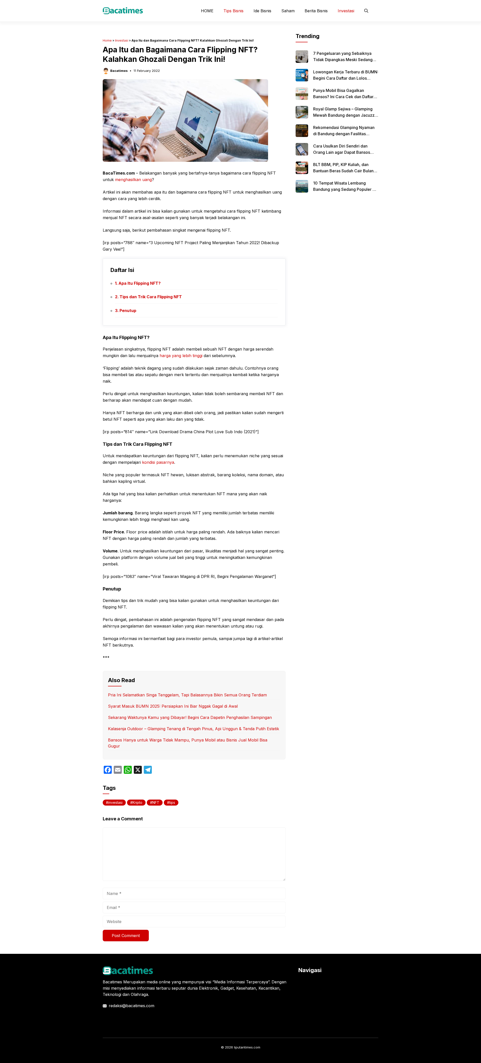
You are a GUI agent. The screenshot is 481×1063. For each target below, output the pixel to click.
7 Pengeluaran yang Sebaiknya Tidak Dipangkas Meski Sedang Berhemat (343, 59)
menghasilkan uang (133, 179)
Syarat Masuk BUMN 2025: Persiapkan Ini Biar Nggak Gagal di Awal (173, 706)
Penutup (127, 310)
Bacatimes (119, 71)
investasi (115, 802)
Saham (288, 10)
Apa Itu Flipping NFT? (139, 283)
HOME (207, 10)
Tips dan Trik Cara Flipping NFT (150, 296)
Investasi (346, 10)
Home (107, 40)
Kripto (137, 802)
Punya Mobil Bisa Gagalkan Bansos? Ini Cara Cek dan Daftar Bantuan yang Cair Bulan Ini (343, 96)
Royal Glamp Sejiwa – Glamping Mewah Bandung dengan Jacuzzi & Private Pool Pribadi (344, 115)
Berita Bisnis (316, 10)
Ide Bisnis (262, 10)
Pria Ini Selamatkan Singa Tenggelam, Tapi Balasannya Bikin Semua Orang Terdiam (187, 694)
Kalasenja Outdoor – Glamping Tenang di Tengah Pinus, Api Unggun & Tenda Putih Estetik (193, 728)
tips (172, 802)
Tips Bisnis (233, 10)
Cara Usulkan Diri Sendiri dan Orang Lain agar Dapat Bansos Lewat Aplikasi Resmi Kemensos (343, 152)
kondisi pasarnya (158, 462)
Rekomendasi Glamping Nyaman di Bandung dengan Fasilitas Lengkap (344, 133)
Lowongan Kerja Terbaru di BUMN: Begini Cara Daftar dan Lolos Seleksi (345, 78)
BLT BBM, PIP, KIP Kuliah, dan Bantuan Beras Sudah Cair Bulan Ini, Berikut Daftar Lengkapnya (343, 171)
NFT (155, 802)
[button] (366, 11)
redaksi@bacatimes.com (131, 1005)
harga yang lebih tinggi (181, 355)
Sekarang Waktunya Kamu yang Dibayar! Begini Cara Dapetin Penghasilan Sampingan (190, 717)
